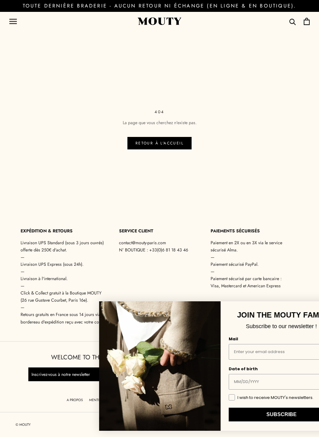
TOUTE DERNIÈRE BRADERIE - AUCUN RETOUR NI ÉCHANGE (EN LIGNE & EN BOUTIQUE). (160, 5)
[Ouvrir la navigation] (13, 21)
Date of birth (213, 369)
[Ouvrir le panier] (307, 21)
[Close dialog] (306, 308)
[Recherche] (292, 21)
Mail (204, 339)
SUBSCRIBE (252, 414)
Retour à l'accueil (159, 143)
